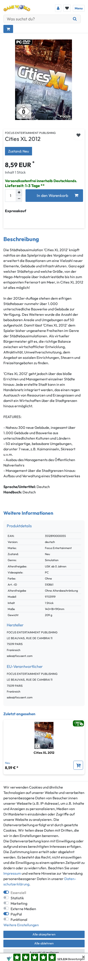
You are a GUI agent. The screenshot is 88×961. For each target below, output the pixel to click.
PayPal (16, 914)
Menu (79, 8)
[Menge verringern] (19, 199)
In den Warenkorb (52, 195)
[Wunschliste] (67, 8)
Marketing (19, 903)
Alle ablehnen (44, 943)
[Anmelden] (58, 8)
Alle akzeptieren (44, 934)
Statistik (17, 898)
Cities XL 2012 (44, 753)
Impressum (12, 873)
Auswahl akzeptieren (44, 952)
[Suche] (75, 19)
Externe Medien (23, 909)
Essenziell (18, 892)
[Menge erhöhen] (19, 192)
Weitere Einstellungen (21, 925)
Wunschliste (78, 135)
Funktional (19, 919)
